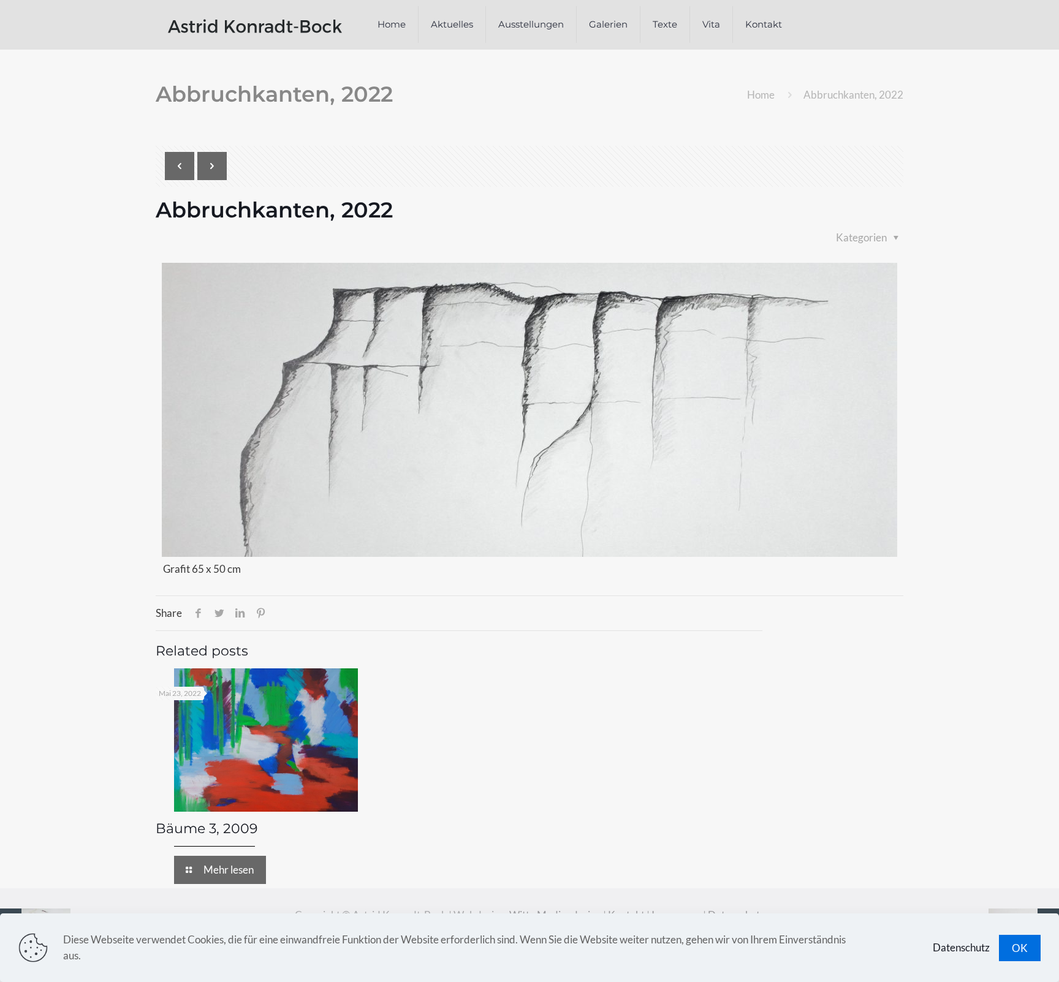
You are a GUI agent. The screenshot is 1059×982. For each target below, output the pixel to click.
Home (761, 94)
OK (1020, 948)
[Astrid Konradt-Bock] (255, 24)
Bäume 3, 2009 (206, 828)
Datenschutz (961, 947)
